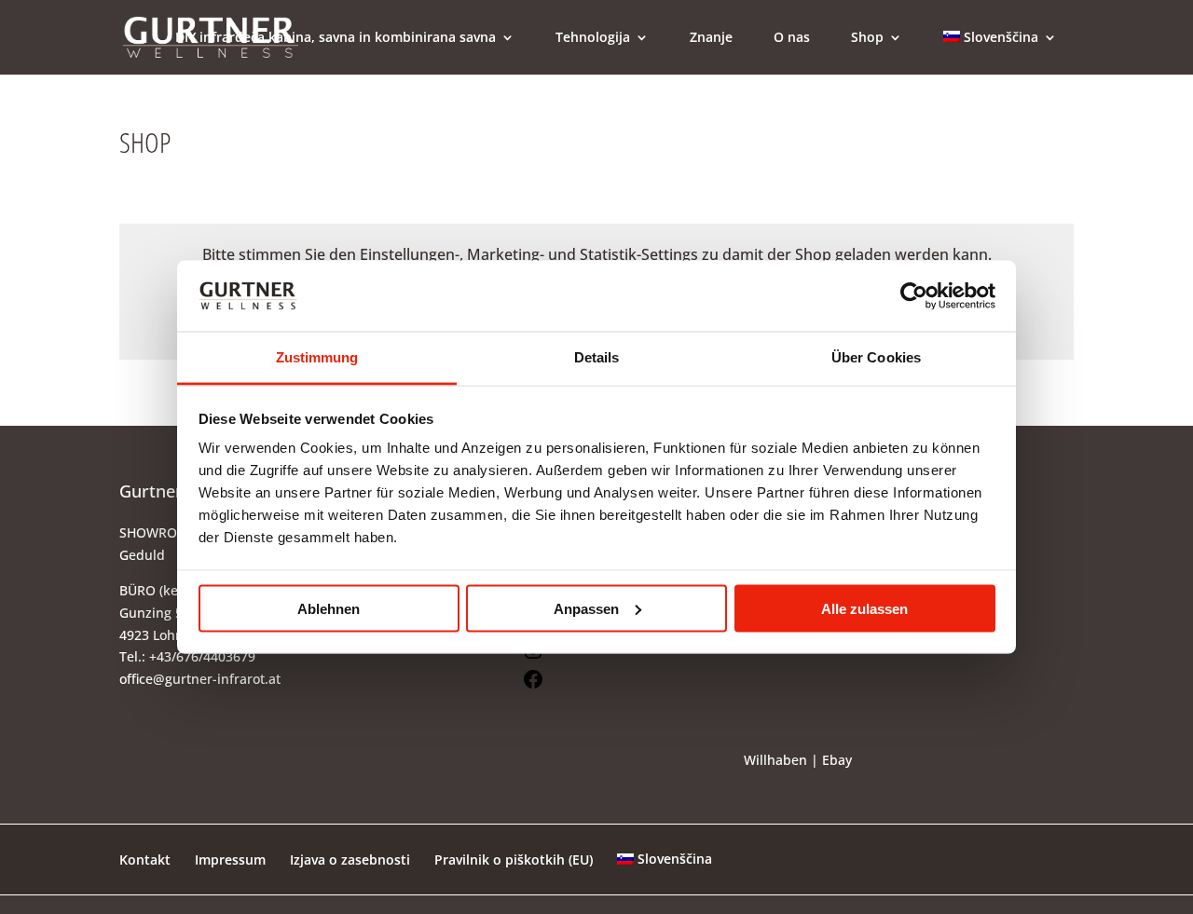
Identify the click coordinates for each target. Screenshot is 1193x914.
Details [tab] (597, 357)
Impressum (230, 859)
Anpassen (586, 608)
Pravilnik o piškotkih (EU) (513, 859)
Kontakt (145, 859)
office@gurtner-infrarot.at (200, 679)
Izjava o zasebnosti (350, 859)
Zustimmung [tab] (317, 357)
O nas (792, 38)
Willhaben (775, 760)
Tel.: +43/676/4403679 (187, 656)
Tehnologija (592, 38)
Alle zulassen (864, 608)
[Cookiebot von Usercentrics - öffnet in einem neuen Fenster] (913, 295)
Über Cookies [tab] (876, 357)
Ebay (837, 760)
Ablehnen (328, 608)
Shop (867, 38)
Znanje (711, 38)
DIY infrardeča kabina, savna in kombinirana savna (335, 38)
